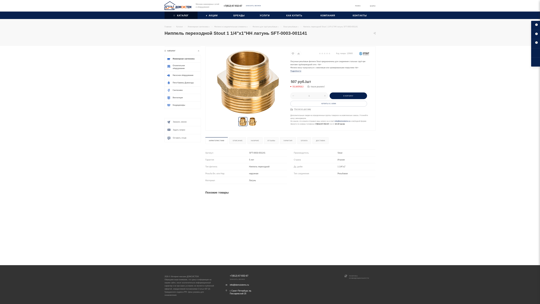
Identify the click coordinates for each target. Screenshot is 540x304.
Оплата (304, 140)
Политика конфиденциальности (359, 277)
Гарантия (288, 140)
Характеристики (216, 140)
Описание (237, 140)
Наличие (255, 140)
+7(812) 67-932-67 (233, 6)
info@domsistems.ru (342, 121)
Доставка (320, 140)
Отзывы (271, 140)
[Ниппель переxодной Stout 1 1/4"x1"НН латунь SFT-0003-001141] (248, 82)
